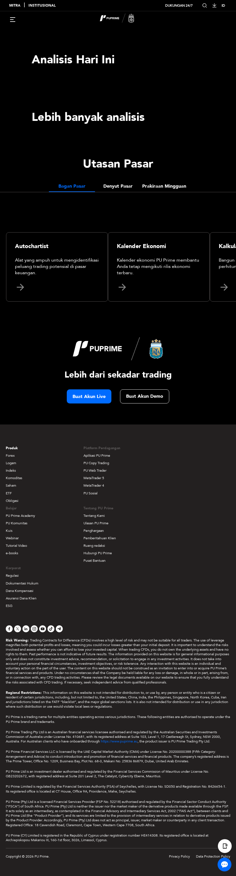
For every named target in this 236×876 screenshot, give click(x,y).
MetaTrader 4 (93, 485)
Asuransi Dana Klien (21, 598)
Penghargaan (93, 530)
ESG (9, 605)
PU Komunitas (16, 523)
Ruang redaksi (94, 545)
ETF (9, 493)
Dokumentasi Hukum (22, 583)
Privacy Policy (179, 856)
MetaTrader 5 (93, 478)
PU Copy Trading (96, 463)
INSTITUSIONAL (42, 5)
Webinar (12, 538)
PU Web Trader (94, 470)
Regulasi (12, 575)
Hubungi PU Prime (97, 553)
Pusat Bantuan (94, 560)
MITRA (14, 5)
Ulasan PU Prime (96, 523)
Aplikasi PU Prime (96, 455)
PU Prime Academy (20, 515)
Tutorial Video (16, 545)
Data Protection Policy (213, 856)
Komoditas (14, 478)
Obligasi (12, 500)
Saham (11, 485)
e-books (12, 553)
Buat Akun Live (89, 396)
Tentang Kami (94, 515)
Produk (12, 448)
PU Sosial (90, 493)
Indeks (11, 470)
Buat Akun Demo (144, 396)
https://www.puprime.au (119, 741)
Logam (11, 463)
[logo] (121, 19)
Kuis (9, 530)
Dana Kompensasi (19, 591)
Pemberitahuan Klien (99, 538)
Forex (10, 455)
